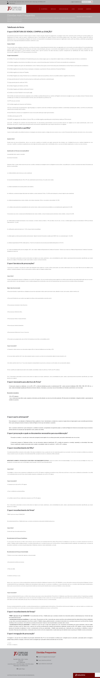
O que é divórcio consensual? (45, 663)
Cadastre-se (77, 1)
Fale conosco (12, 3)
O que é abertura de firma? (44, 660)
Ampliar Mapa (21, 669)
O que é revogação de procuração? (46, 656)
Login (72, 1)
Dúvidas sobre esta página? (84, 16)
